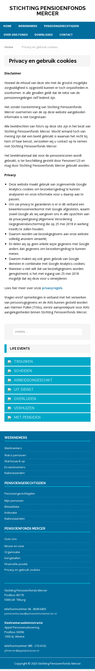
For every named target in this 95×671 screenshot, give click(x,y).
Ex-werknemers (14, 467)
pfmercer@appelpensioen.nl (21, 650)
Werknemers (27, 26)
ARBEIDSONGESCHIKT (32, 380)
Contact (66, 35)
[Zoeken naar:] (47, 332)
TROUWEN (22, 361)
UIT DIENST (22, 389)
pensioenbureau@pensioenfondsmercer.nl (30, 613)
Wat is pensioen (15, 455)
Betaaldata (11, 507)
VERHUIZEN (22, 408)
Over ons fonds (16, 35)
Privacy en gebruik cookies (22, 570)
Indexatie (10, 513)
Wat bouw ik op (14, 461)
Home (7, 26)
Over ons (10, 539)
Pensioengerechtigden (61, 26)
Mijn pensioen (13, 501)
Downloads (43, 35)
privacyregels (52, 288)
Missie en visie (14, 546)
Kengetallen (12, 558)
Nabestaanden (14, 473)
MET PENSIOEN (25, 417)
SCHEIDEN (21, 371)
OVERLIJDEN (23, 399)
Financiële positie (16, 564)
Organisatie (12, 552)
